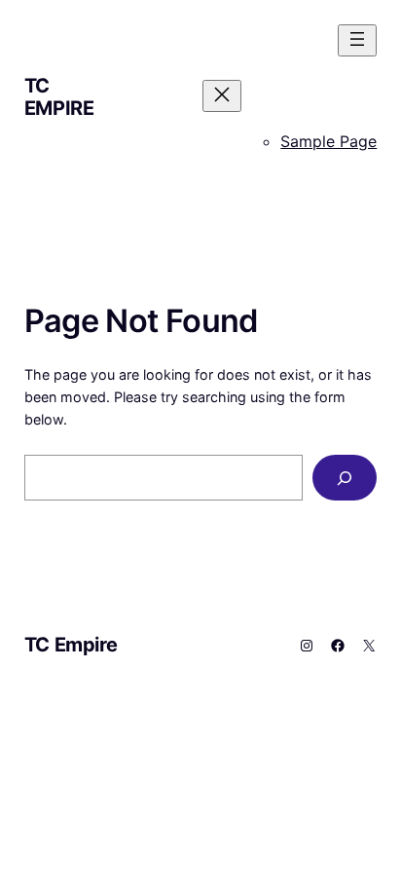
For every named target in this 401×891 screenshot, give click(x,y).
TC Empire (59, 97)
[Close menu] (221, 96)
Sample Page (328, 141)
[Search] (344, 478)
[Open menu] (357, 40)
